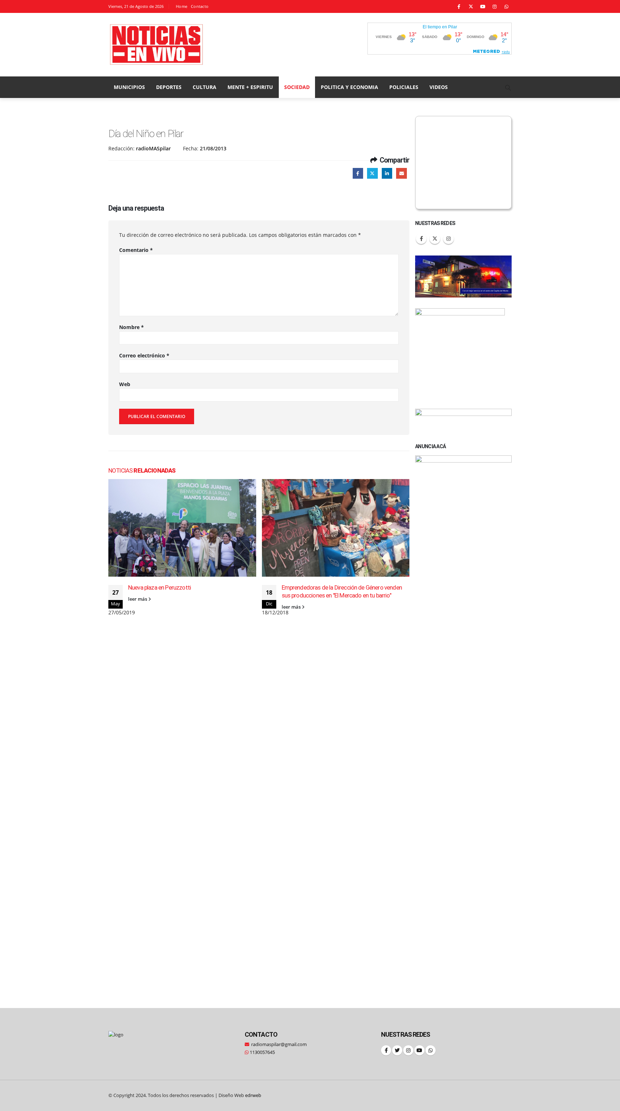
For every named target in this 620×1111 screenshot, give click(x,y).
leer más (138, 599)
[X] (471, 6)
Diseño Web (240, 1095)
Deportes (169, 87)
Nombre (131, 327)
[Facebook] (459, 6)
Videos (438, 87)
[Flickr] (506, 6)
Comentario (136, 250)
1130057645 (262, 1052)
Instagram (448, 238)
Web (124, 384)
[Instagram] (494, 6)
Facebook (358, 173)
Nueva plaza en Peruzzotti (159, 587)
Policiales (403, 87)
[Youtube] (483, 6)
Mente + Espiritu (250, 87)
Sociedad (297, 87)
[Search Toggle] (508, 88)
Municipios (129, 87)
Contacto (199, 6)
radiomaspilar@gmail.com (279, 1044)
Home (181, 6)
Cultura (204, 87)
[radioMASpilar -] (156, 45)
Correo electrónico (144, 355)
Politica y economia (349, 87)
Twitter (372, 173)
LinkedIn (387, 173)
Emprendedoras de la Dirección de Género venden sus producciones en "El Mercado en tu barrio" (342, 591)
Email (401, 173)
